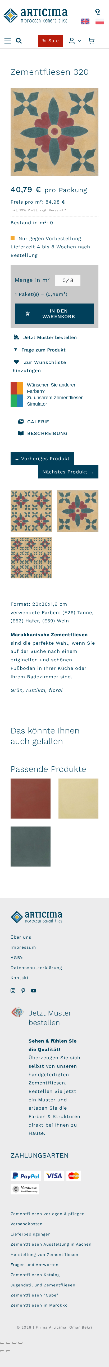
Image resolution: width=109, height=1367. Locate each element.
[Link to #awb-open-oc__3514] (8, 41)
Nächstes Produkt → (68, 471)
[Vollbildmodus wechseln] (8, 1343)
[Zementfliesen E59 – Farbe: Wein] (31, 799)
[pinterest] (23, 990)
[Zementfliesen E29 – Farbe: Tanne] (31, 847)
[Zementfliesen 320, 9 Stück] (31, 557)
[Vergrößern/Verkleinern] (2, 1343)
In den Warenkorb (58, 313)
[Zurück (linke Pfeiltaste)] (2, 1351)
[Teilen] (14, 1343)
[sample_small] (18, 1008)
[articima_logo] (36, 10)
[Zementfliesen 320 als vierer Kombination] (31, 511)
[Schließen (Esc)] (20, 1343)
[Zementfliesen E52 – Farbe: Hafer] (78, 799)
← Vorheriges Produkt (42, 458)
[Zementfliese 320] (77, 511)
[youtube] (33, 990)
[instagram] (13, 990)
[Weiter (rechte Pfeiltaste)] (8, 1351)
